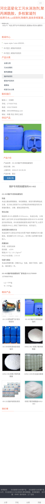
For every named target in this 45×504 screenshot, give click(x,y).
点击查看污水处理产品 (18, 490)
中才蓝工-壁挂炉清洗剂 (12, 48)
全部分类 (7, 63)
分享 (5, 502)
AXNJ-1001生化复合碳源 (33, 374)
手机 (17, 502)
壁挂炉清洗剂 (9, 81)
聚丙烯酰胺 (8, 72)
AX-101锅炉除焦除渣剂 (11, 401)
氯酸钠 (6, 85)
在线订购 (10, 178)
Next (33, 138)
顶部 (39, 502)
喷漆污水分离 (9, 89)
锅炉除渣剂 (8, 76)
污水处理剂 (8, 68)
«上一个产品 (8, 283)
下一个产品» (8, 286)
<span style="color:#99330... (14, 43)
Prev (7, 138)
